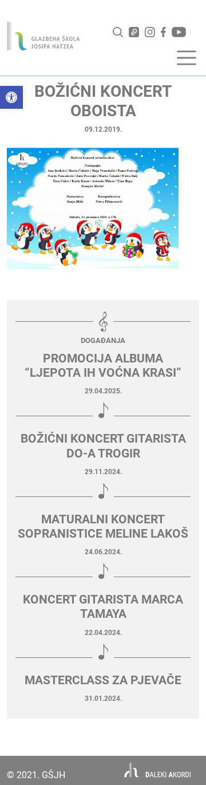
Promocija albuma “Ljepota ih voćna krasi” (103, 366)
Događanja (103, 340)
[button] (11, 97)
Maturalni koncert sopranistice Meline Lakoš (103, 526)
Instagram (150, 32)
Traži (118, 32)
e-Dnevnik (134, 32)
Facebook (163, 32)
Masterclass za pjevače (103, 680)
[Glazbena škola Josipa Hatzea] (43, 36)
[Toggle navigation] (186, 57)
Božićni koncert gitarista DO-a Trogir (103, 446)
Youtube (179, 32)
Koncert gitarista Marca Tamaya (103, 607)
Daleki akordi (157, 770)
